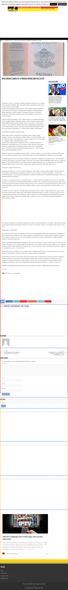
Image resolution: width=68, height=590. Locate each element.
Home (1, 40)
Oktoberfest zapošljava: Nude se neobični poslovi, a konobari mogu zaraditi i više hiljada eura (57, 119)
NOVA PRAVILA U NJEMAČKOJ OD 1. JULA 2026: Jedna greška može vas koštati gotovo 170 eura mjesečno (57, 140)
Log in (2, 570)
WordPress (31, 584)
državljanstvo (15, 306)
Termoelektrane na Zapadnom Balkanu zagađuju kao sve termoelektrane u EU (56, 353)
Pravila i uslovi (62, 4)
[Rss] (34, 586)
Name (4, 378)
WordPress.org (4, 578)
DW (6, 269)
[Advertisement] (34, 24)
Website (4, 388)
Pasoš (26, 306)
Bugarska (6, 306)
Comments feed (4, 575)
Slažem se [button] (53, 4)
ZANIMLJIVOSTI (9, 40)
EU (22, 306)
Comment (4, 363)
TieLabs (43, 584)
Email (3, 383)
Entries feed (3, 573)
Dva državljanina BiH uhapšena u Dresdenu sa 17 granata (12, 352)
